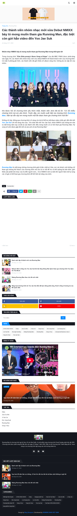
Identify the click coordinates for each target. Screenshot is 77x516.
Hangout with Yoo (39, 496)
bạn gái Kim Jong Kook (8, 506)
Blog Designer (28, 512)
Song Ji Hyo (49, 331)
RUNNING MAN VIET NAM (51, 512)
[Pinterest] (25, 191)
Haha (17, 328)
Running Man (13, 26)
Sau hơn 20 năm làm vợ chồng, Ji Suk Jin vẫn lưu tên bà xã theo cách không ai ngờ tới (36, 398)
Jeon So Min (25, 328)
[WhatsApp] (30, 191)
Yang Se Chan (6, 335)
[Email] (34, 191)
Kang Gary (41, 328)
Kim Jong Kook (50, 328)
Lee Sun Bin (6, 331)
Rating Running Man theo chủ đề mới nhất (25, 277)
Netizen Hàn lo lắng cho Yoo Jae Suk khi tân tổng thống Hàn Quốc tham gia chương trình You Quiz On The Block (43, 269)
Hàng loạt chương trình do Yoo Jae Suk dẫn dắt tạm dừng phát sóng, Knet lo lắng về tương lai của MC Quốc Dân (42, 286)
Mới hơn (5, 245)
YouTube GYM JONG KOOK (52, 503)
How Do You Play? (50, 496)
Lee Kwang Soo (61, 328)
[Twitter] (21, 191)
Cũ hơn (72, 245)
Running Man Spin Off (8, 503)
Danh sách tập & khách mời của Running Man (26, 260)
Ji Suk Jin (33, 328)
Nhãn (5, 324)
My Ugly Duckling (16, 331)
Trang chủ (5, 26)
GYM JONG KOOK (8, 328)
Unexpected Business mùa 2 (62, 331)
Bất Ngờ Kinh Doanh (8, 496)
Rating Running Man (29, 331)
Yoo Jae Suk (7, 122)
